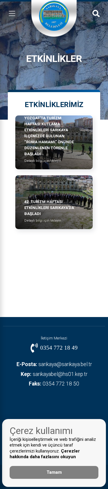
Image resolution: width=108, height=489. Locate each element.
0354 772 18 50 (54, 384)
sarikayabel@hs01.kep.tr (54, 374)
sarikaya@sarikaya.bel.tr (54, 364)
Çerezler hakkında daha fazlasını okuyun (45, 454)
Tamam (54, 472)
